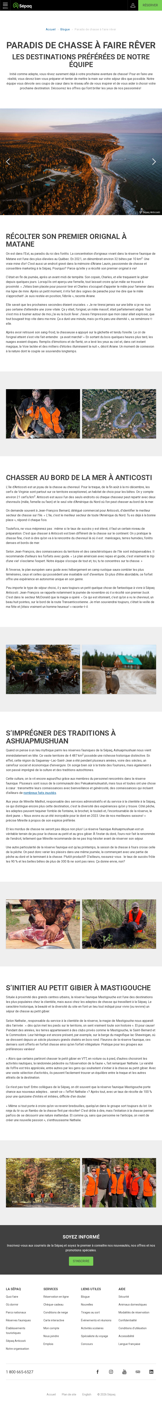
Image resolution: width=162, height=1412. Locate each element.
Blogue (65, 29)
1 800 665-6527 (19, 1372)
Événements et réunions (96, 1320)
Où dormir (12, 1304)
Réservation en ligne (56, 1296)
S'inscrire (81, 1261)
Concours (87, 1344)
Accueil (51, 29)
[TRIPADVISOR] (138, 1372)
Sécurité (124, 1296)
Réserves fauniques (18, 1320)
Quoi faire (12, 1296)
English (86, 1394)
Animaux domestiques (133, 1304)
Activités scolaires (92, 1328)
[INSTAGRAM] (111, 1372)
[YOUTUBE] (124, 1372)
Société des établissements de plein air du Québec (22, 6)
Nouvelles (87, 1304)
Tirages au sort (90, 1312)
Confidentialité (128, 1320)
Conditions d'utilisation (133, 1328)
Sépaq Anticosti (16, 1340)
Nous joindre (51, 1336)
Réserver (150, 5)
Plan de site (69, 1394)
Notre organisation (17, 1348)
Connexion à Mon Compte (133, 5)
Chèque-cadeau (53, 1304)
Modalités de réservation (134, 1312)
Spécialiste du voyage (94, 1336)
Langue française (129, 1344)
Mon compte (51, 1328)
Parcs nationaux (16, 1312)
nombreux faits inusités (40, 793)
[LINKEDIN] (151, 1372)
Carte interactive (53, 1320)
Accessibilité (126, 1336)
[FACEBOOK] (97, 1372)
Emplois (48, 1344)
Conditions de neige (55, 1312)
